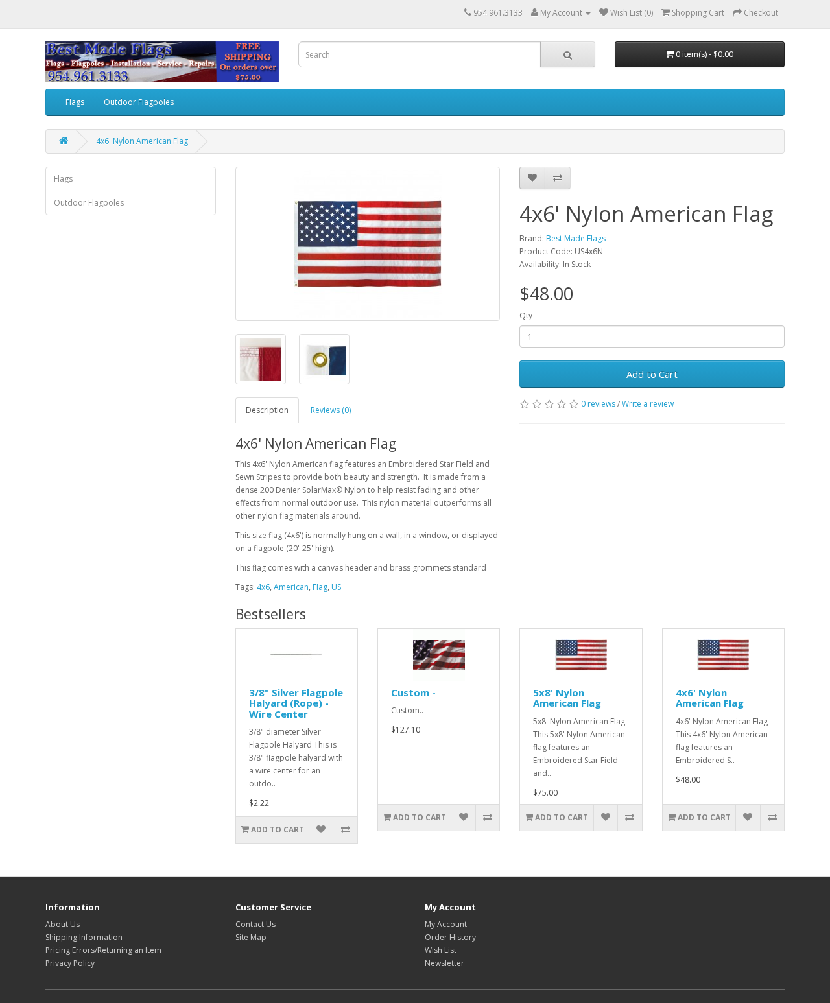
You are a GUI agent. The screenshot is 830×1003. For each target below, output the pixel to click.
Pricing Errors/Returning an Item (103, 950)
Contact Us (255, 924)
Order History (450, 937)
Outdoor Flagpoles (139, 102)
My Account (446, 924)
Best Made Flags (576, 238)
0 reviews (598, 403)
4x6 (263, 587)
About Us (62, 924)
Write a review (648, 403)
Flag (320, 587)
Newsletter (444, 963)
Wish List (440, 950)
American (291, 587)
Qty (525, 315)
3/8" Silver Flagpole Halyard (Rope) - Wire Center (296, 703)
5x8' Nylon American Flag (567, 698)
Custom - (413, 692)
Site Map (251, 937)
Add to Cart (652, 374)
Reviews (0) (331, 410)
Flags (74, 102)
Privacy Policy (70, 963)
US (336, 587)
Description (267, 410)
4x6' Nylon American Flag (142, 141)
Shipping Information (84, 937)
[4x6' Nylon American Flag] (368, 244)
